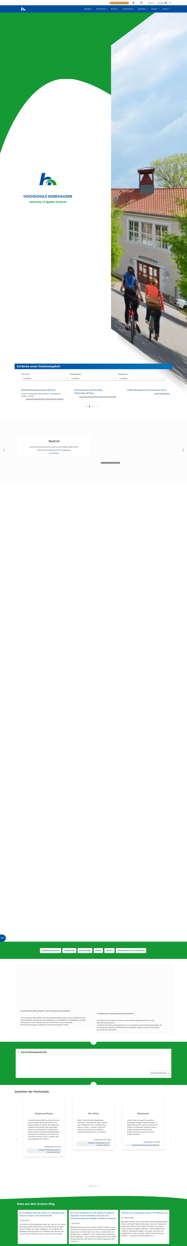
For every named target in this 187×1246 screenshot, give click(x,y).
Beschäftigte (85, 950)
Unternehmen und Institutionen (131, 950)
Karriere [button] (154, 9)
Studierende (69, 950)
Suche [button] (150, 3)
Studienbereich (75, 374)
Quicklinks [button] (161, 3)
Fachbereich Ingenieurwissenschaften (115, 1013)
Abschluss (26, 374)
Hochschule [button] (100, 9)
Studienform (123, 374)
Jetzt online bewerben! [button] (119, 3)
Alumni (98, 950)
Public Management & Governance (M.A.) (147, 390)
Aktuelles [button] (87, 9)
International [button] (127, 9)
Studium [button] (114, 9)
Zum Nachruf (54, 453)
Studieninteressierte (50, 950)
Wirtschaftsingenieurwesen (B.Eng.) (38, 390)
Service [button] (165, 9)
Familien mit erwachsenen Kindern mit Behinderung (144, 1212)
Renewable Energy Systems (142, 1145)
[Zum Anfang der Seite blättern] (180, 1240)
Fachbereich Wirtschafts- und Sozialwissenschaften (45, 1010)
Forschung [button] (142, 9)
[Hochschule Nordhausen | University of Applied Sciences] (23, 9)
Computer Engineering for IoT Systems (49, 1151)
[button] (87, 406)
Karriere (109, 950)
